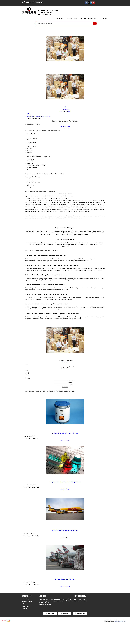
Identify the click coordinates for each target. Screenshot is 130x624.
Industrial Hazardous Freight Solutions (65, 433)
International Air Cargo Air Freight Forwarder (38, 116)
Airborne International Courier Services (48, 12)
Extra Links (92, 18)
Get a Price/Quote (65, 126)
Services (83, 18)
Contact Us (103, 18)
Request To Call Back (65, 111)
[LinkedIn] (91, 3)
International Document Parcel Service (65, 530)
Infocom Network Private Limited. (120, 621)
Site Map (25, 608)
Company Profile (71, 18)
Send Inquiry (66, 109)
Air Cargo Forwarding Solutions (65, 579)
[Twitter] (89, 3)
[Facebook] (86, 3)
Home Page (59, 18)
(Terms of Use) (123, 620)
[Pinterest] (93, 3)
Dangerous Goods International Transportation (65, 482)
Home (28, 113)
